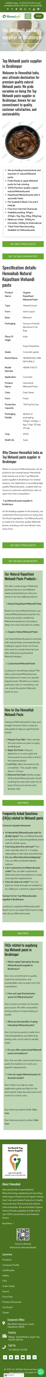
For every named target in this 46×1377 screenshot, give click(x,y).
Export (5, 1291)
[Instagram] (34, 1357)
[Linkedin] (17, 1357)
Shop (38, 16)
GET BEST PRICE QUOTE (23, 244)
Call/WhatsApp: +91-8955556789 (19, 3)
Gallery (5, 1275)
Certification (8, 1270)
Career (5, 1312)
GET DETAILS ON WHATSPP (23, 256)
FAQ (4, 1280)
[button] (40, 1371)
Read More (7, 1223)
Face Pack (7, 1296)
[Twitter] (11, 1357)
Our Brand (7, 1307)
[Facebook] (5, 1357)
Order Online (8, 1286)
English (10, 1375)
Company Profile (10, 1265)
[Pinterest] (28, 1357)
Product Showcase (11, 1301)
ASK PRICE (23, 802)
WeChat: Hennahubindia (31, 5)
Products (6, 1259)
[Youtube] (22, 1357)
